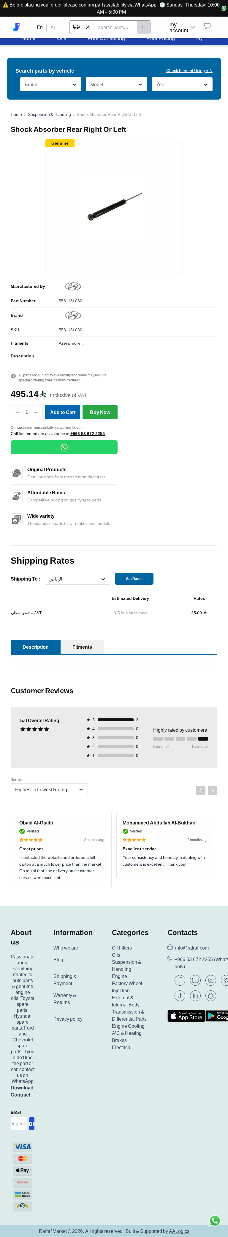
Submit (31, 1124)
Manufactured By (28, 286)
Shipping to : (25, 578)
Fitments (19, 343)
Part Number (23, 300)
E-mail (16, 1112)
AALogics (179, 1231)
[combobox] (24, 84)
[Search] (143, 27)
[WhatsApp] (64, 447)
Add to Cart (62, 412)
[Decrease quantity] (17, 412)
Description (22, 356)
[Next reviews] (212, 790)
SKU (15, 329)
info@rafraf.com (192, 948)
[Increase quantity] (36, 412)
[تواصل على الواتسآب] (215, 1224)
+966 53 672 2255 (87, 433)
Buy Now (100, 412)
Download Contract (22, 1091)
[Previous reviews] (200, 790)
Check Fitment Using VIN (189, 70)
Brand (17, 315)
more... (77, 343)
